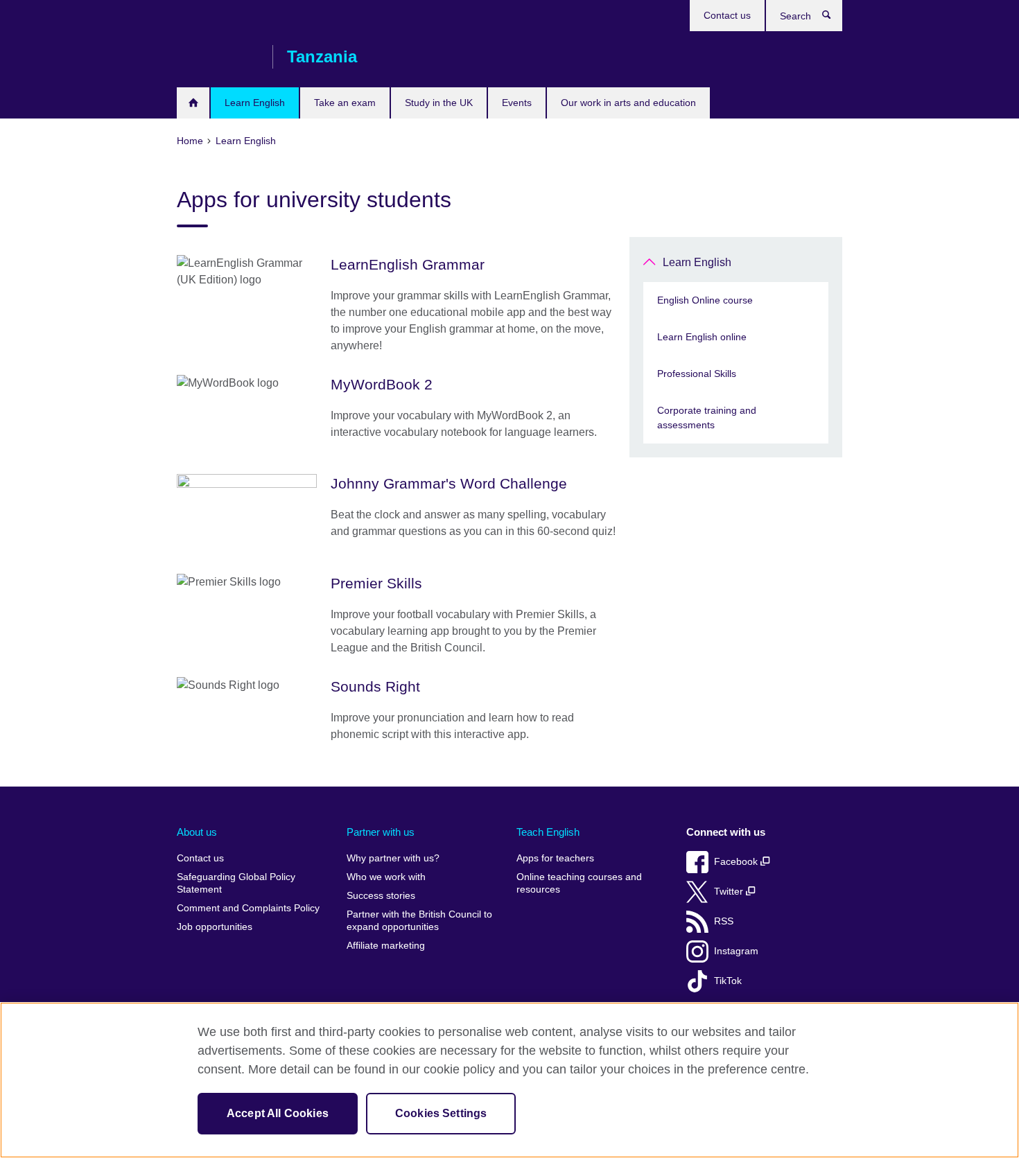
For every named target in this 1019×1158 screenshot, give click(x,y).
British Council (218, 57)
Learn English (255, 102)
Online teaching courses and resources (579, 883)
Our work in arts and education (628, 102)
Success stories (381, 896)
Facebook (737, 862)
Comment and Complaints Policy (248, 908)
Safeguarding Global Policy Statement (236, 883)
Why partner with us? (393, 858)
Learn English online (702, 336)
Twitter (730, 891)
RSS (723, 921)
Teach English (548, 832)
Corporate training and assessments (706, 417)
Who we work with (386, 877)
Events (517, 102)
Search (833, 18)
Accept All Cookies (278, 1113)
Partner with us (381, 832)
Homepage (193, 103)
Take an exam (345, 102)
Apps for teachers (555, 858)
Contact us (727, 15)
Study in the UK (439, 102)
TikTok (728, 981)
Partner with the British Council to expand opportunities (419, 920)
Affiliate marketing (386, 945)
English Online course (705, 300)
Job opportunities (214, 927)
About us (197, 832)
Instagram (736, 951)
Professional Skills (696, 373)
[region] (509, 1080)
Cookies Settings (441, 1113)
